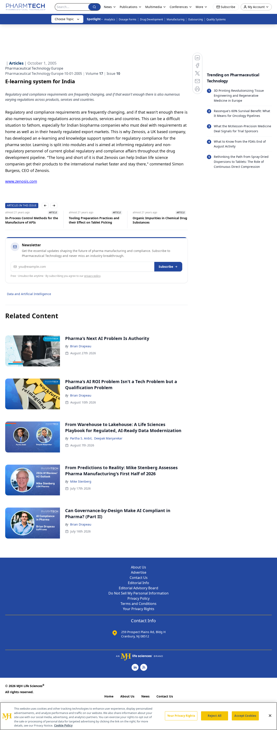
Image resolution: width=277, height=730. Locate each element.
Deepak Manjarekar (108, 438)
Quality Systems (216, 19)
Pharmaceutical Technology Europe (34, 68)
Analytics (109, 19)
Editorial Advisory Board (138, 588)
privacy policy (92, 276)
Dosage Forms (127, 19)
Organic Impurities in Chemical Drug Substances (160, 220)
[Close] (270, 715)
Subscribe (166, 267)
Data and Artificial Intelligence (29, 294)
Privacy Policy (138, 598)
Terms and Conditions (138, 603)
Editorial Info (138, 582)
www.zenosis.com (21, 181)
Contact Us (139, 577)
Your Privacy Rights (138, 608)
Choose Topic (64, 19)
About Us (138, 567)
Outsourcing (195, 19)
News (145, 696)
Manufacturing (175, 19)
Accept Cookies (245, 716)
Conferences (179, 7)
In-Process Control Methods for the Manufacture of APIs (31, 220)
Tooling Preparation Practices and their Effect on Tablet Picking (94, 220)
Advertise (138, 572)
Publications (128, 7)
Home (108, 696)
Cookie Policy (63, 725)
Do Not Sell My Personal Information (138, 593)
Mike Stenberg (80, 481)
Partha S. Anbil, (81, 438)
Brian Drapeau (80, 346)
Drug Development (151, 19)
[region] (138, 716)
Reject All (214, 716)
